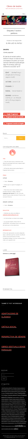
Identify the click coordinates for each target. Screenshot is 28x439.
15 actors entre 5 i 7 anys (17, 397)
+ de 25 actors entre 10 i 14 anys (9, 388)
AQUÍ (14, 253)
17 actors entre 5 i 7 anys (18, 403)
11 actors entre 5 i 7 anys (9, 389)
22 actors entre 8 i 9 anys (7, 419)
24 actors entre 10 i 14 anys (10, 426)
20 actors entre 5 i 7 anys (13, 412)
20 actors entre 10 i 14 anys (17, 414)
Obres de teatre (14, 6)
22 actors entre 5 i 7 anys (19, 418)
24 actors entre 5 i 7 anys (12, 423)
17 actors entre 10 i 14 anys (19, 404)
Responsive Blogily (10, 437)
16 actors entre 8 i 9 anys (18, 401)
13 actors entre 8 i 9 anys (11, 393)
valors (16, 429)
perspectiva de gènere (8, 428)
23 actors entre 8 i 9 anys (17, 421)
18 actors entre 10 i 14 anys (11, 409)
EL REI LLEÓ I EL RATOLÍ (14, 43)
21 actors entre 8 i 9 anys (17, 416)
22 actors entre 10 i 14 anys (19, 419)
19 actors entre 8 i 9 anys (12, 410)
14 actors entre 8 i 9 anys (14, 395)
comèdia (19, 425)
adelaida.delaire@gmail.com (11, 215)
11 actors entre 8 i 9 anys (19, 389)
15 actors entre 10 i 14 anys (17, 399)
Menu (24, 14)
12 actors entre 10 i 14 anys (16, 391)
